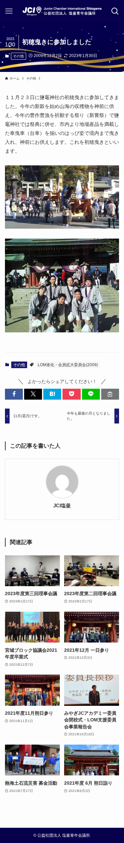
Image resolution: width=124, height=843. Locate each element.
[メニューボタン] (9, 11)
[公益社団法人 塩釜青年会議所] (62, 11)
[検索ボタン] (115, 11)
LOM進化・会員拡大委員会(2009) (68, 365)
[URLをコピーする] (110, 394)
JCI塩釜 (62, 505)
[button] (14, 394)
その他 (18, 56)
